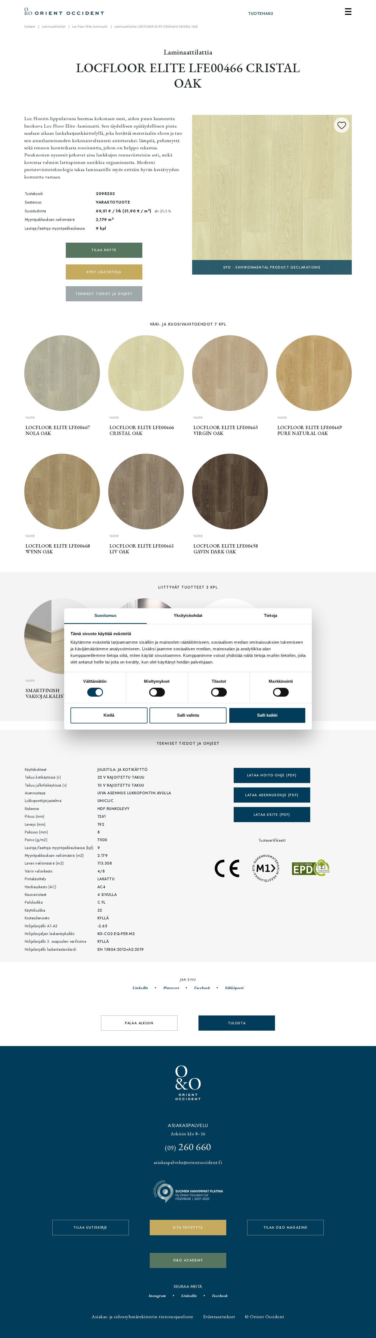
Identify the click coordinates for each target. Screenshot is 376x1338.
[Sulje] (348, 11)
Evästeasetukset (219, 1316)
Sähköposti (234, 987)
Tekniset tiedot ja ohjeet (104, 293)
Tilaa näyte (104, 250)
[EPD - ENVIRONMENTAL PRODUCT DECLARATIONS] (272, 194)
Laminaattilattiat (53, 26)
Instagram (157, 1295)
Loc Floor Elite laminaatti (89, 26)
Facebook (202, 987)
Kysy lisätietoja (104, 272)
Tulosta (237, 1023)
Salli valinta (188, 715)
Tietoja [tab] (270, 615)
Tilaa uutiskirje (90, 1227)
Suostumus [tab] (105, 615)
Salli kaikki (267, 715)
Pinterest (171, 987)
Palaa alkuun (139, 1023)
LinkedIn (140, 987)
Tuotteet (29, 26)
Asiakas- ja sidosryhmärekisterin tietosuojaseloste (142, 1316)
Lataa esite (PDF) (272, 814)
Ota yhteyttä (188, 1227)
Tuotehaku (260, 13)
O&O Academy (188, 1260)
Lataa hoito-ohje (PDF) (272, 775)
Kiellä (108, 715)
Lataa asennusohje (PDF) (272, 795)
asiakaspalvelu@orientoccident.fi (188, 1162)
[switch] (157, 692)
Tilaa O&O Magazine (285, 1227)
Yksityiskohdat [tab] (188, 615)
